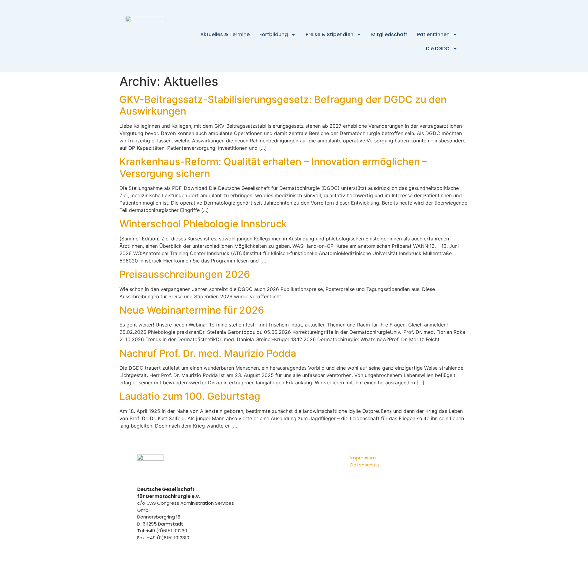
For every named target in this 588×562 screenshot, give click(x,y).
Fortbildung (273, 34)
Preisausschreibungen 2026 (184, 274)
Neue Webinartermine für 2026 (191, 310)
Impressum (363, 458)
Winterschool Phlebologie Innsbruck (203, 224)
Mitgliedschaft (389, 34)
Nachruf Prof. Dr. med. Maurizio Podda (207, 353)
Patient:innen (433, 34)
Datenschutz (365, 465)
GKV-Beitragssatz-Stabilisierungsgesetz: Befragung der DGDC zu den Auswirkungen (283, 105)
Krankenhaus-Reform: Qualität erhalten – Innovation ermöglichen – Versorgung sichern (273, 167)
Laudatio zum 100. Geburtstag (189, 396)
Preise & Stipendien (329, 34)
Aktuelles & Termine (225, 34)
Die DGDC (438, 48)
